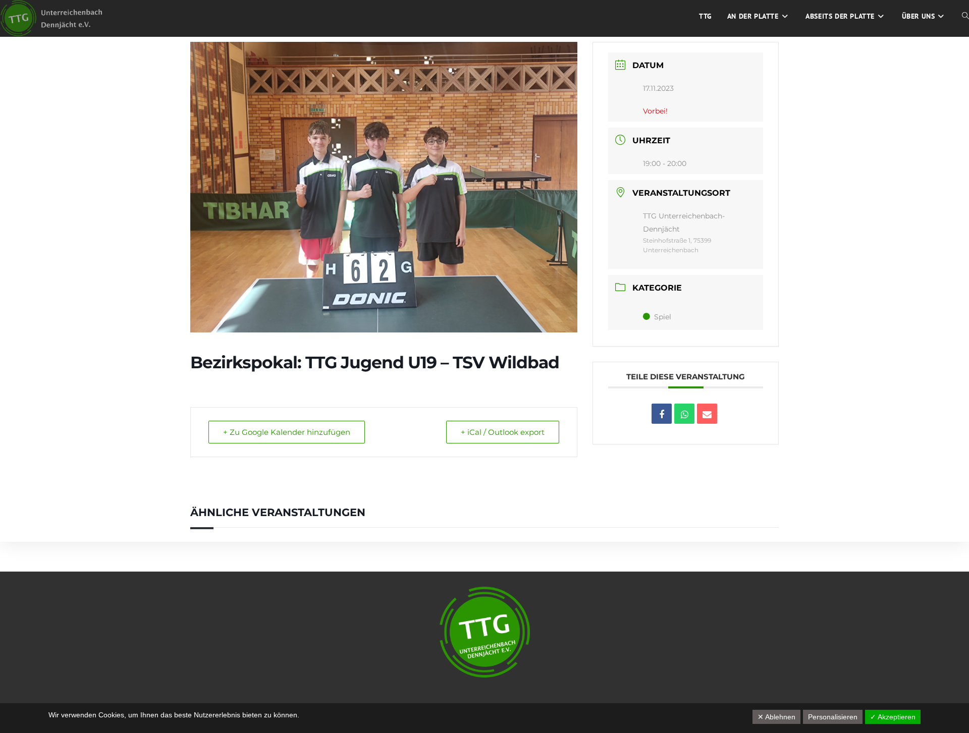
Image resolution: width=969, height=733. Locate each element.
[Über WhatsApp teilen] (684, 414)
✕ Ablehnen (776, 717)
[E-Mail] (707, 414)
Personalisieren (832, 717)
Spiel (662, 316)
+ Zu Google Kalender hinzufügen (286, 432)
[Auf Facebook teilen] (662, 414)
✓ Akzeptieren (893, 717)
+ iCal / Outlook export (503, 432)
